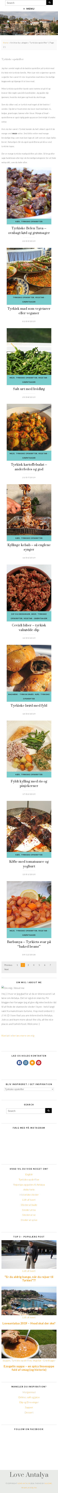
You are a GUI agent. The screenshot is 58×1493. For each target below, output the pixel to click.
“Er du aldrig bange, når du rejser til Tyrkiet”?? (29, 1278)
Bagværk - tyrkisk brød (21, 694)
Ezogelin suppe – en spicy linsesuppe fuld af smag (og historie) (29, 1367)
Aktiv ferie (29, 1189)
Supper (6, 1360)
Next (6, 969)
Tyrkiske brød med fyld (29, 705)
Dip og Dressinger (20, 614)
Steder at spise (29, 1219)
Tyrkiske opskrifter (32, 221)
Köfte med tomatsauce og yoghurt (29, 863)
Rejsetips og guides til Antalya (29, 1184)
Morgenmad (29, 1392)
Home (5, 42)
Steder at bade (29, 1204)
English (29, 1174)
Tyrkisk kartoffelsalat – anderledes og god (29, 466)
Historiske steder (29, 1194)
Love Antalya (29, 1474)
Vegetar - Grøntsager (35, 618)
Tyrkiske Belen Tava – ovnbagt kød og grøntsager (29, 230)
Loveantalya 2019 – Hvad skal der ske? (29, 1323)
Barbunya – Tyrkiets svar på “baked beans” (29, 944)
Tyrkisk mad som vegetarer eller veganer (29, 310)
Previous (8, 965)
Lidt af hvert (29, 1199)
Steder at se (29, 1214)
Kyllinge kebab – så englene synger (29, 547)
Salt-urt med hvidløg (29, 389)
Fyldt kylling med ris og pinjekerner (29, 783)
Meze (12, 378)
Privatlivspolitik (29, 1488)
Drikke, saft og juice (29, 1397)
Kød (17, 221)
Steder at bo (29, 1209)
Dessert (29, 1412)
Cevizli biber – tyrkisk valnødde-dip (29, 627)
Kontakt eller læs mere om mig (17, 1035)
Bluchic (48, 1483)
